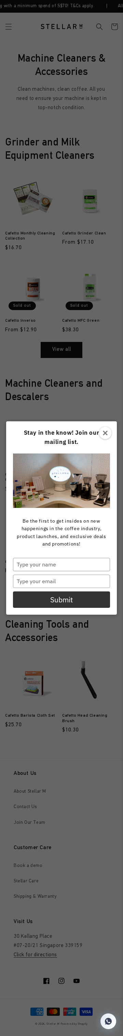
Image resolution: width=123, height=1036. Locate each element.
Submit (61, 599)
